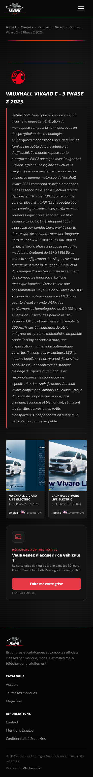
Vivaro (59, 27)
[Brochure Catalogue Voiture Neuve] (14, 8)
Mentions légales (19, 730)
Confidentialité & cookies (26, 738)
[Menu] (83, 8)
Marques (27, 27)
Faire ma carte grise (46, 584)
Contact (12, 722)
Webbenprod (32, 768)
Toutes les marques (21, 693)
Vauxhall (44, 27)
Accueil (11, 27)
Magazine (14, 701)
